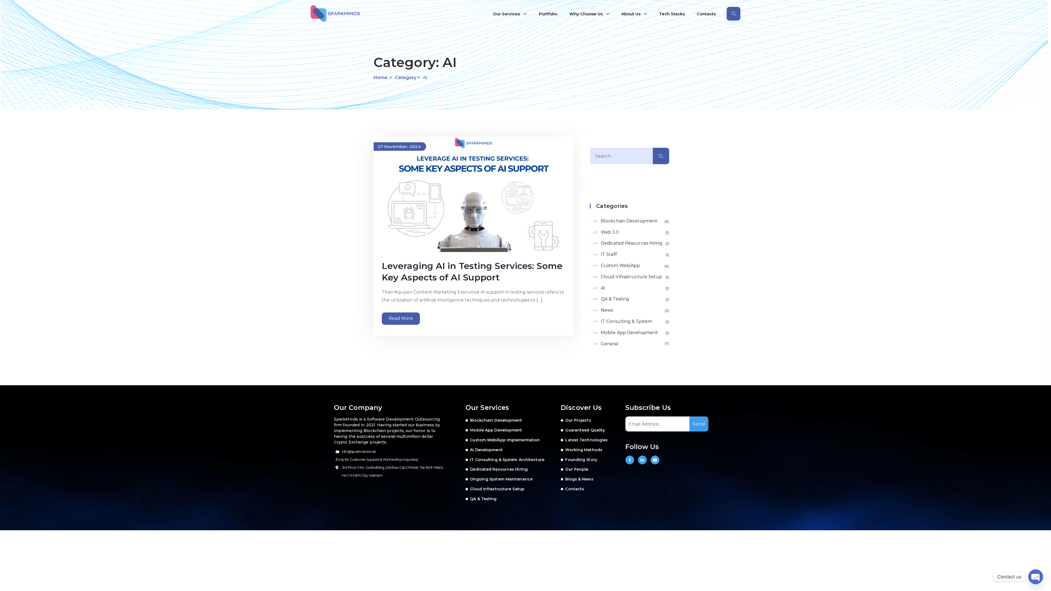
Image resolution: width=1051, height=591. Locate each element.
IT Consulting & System (634, 321)
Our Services (506, 13)
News (634, 310)
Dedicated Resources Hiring (634, 243)
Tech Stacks (672, 13)
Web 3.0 (634, 232)
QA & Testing (634, 299)
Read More (401, 318)
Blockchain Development (634, 221)
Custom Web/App (634, 265)
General (634, 343)
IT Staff (634, 254)
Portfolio (548, 13)
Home (381, 77)
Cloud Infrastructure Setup (634, 276)
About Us (630, 13)
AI (634, 288)
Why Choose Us (586, 13)
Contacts (706, 13)
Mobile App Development (634, 332)
